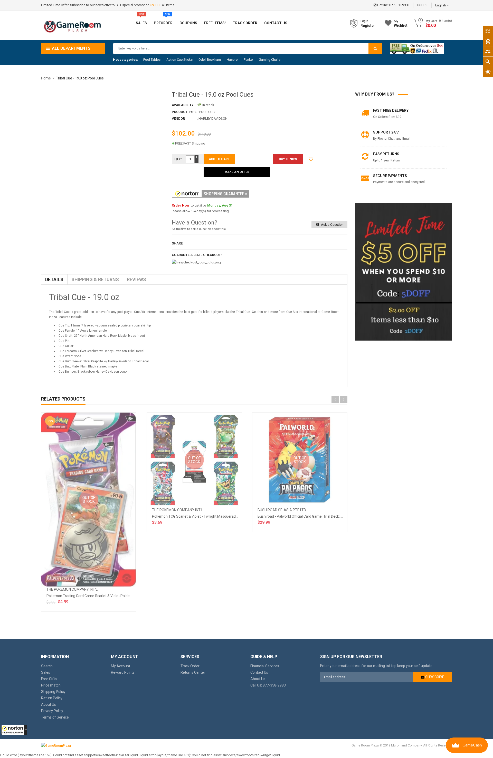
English (441, 5)
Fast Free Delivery (391, 110)
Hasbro (232, 60)
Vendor (178, 118)
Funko (248, 60)
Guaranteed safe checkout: (197, 255)
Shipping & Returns (95, 279)
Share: (178, 243)
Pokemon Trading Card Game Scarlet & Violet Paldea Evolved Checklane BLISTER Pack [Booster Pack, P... (130, 596)
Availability (183, 105)
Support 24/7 (386, 132)
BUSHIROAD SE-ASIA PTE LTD (282, 510)
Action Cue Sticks (179, 60)
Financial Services (264, 666)
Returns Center (193, 672)
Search (47, 666)
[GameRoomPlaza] (56, 745)
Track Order (190, 666)
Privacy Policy (52, 711)
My (400, 23)
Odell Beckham (209, 60)
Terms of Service (55, 717)
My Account (120, 666)
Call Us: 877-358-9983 (268, 685)
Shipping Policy (53, 692)
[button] (14, 730)
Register (368, 26)
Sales (45, 672)
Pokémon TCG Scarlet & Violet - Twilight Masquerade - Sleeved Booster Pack (214, 516)
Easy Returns (386, 154)
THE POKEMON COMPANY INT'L (72, 589)
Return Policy (51, 698)
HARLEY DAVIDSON (212, 118)
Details (54, 279)
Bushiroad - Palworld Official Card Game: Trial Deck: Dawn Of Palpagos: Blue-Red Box (326, 516)
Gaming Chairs (269, 60)
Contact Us (259, 672)
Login (364, 21)
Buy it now (288, 159)
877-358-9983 (399, 5)
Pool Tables (151, 60)
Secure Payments (390, 176)
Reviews (136, 279)
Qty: (178, 159)
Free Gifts (49, 679)
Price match (51, 685)
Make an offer (236, 172)
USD (428, 5)
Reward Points (123, 672)
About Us (48, 704)
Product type (184, 112)
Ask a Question (332, 225)
